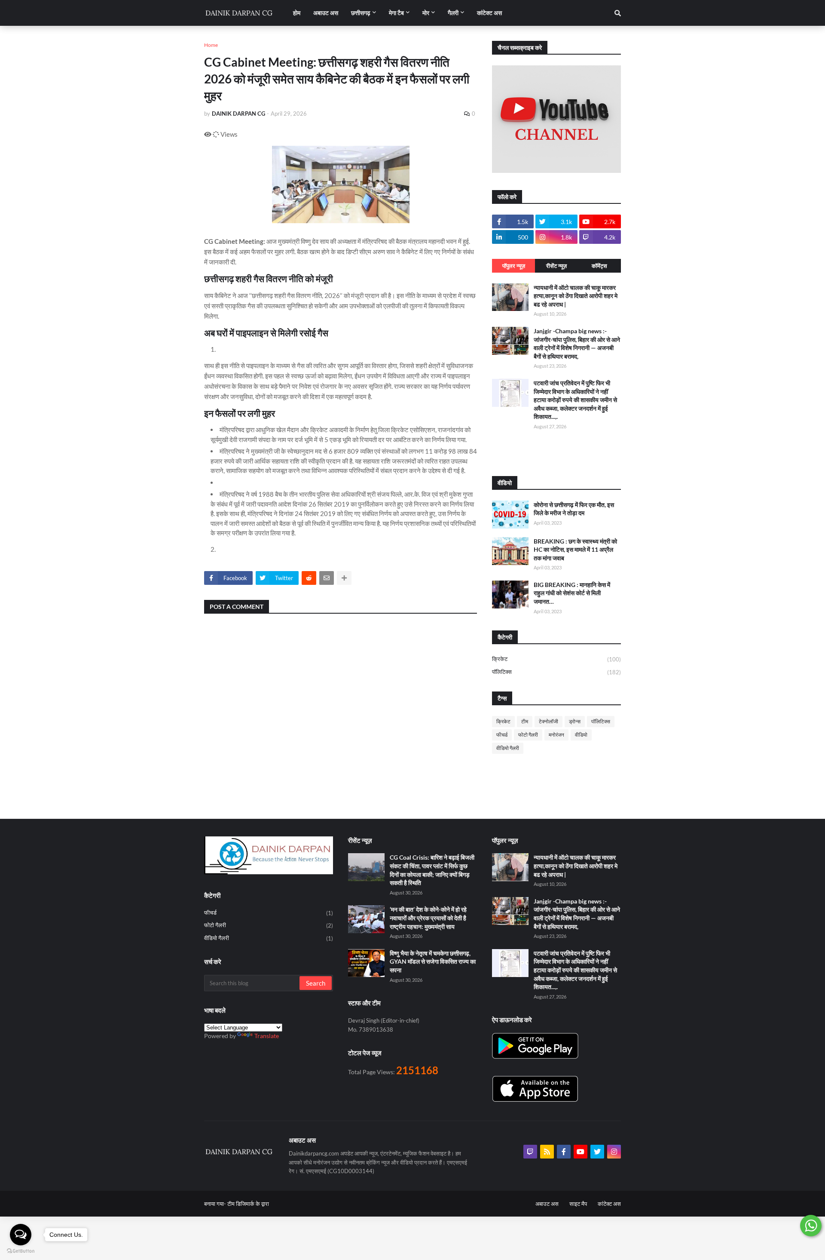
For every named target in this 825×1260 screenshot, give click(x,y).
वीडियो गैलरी (507, 748)
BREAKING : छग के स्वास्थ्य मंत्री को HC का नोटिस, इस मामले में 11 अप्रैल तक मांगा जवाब (575, 550)
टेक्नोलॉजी (548, 721)
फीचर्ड (501, 734)
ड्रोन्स (575, 721)
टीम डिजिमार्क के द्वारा (248, 1203)
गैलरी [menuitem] (453, 12)
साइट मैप (578, 1203)
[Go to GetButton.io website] (20, 1251)
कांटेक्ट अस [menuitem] (489, 12)
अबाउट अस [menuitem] (325, 12)
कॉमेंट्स (599, 265)
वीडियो (581, 734)
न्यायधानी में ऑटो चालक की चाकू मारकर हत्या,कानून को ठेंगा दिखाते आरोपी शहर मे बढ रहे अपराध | (575, 296)
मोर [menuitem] (425, 12)
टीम (524, 721)
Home (211, 45)
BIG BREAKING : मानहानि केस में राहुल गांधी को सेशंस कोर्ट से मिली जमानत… (572, 593)
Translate (266, 1035)
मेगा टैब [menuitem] (396, 12)
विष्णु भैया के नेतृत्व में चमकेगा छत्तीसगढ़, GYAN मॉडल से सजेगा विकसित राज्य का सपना (433, 962)
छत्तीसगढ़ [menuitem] (360, 12)
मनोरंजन (556, 734)
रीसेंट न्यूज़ (556, 265)
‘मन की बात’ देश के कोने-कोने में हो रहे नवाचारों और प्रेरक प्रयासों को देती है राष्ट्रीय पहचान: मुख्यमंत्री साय (428, 918)
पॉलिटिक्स (556, 672)
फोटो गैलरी (528, 734)
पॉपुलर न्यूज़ (513, 265)
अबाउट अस (547, 1203)
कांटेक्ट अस (609, 1203)
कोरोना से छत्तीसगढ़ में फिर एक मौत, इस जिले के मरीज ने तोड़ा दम (574, 509)
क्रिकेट (556, 659)
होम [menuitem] (296, 12)
